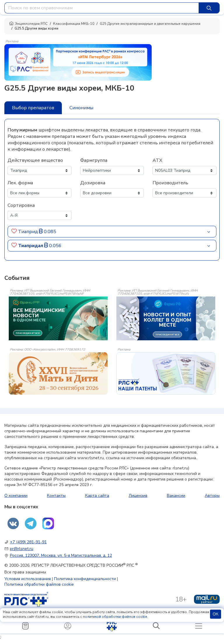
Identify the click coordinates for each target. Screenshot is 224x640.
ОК (215, 614)
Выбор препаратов (33, 108)
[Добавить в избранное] (14, 231)
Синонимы (81, 108)
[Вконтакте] (13, 523)
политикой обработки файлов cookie (115, 616)
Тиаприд (28, 231)
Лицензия (138, 495)
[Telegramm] (30, 523)
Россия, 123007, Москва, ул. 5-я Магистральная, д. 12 (61, 555)
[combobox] (101, 7)
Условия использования (27, 579)
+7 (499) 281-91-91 (28, 542)
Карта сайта (97, 495)
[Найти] (209, 7)
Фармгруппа (93, 160)
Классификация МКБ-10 (73, 23)
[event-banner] (58, 373)
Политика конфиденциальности (85, 579)
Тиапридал (31, 245)
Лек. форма (20, 183)
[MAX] (48, 523)
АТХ (157, 160)
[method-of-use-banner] (78, 62)
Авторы (212, 495)
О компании (15, 495)
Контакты (56, 495)
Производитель (170, 183)
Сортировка (21, 205)
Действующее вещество (35, 160)
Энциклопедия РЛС (31, 23)
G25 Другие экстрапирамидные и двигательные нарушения (150, 23)
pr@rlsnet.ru (21, 548)
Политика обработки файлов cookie (39, 584)
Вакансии (176, 495)
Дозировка (92, 183)
